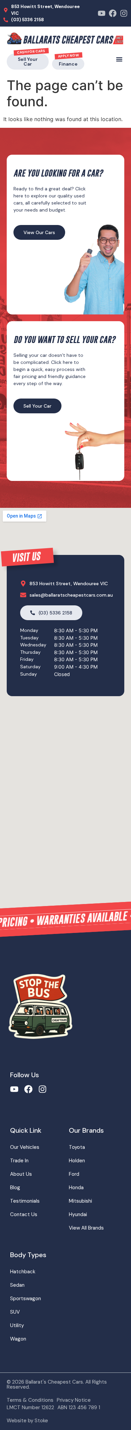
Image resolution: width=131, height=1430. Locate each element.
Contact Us (23, 1214)
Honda (76, 1187)
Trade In (19, 1160)
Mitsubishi (80, 1201)
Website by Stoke (27, 1420)
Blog (15, 1187)
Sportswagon (25, 1298)
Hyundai (78, 1214)
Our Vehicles (24, 1147)
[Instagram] (124, 13)
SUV (15, 1312)
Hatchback (22, 1271)
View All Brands (86, 1228)
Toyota (77, 1147)
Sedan (17, 1285)
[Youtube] (101, 13)
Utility (17, 1325)
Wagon (18, 1338)
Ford (74, 1174)
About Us (21, 1174)
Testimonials (25, 1201)
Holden (77, 1160)
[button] (119, 59)
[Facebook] (113, 13)
